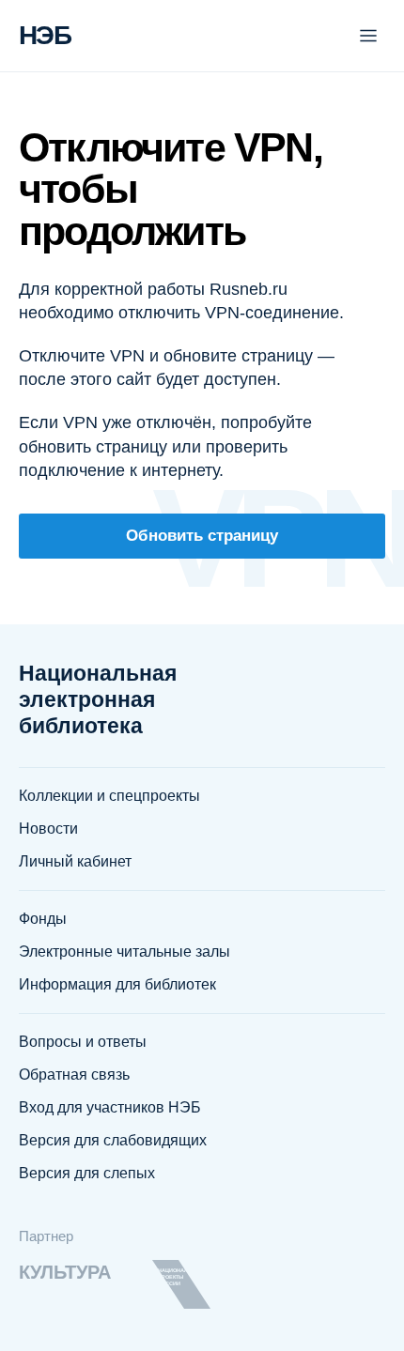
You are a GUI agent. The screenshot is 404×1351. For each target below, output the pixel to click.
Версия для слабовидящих (113, 1140)
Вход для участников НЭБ (110, 1107)
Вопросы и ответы (83, 1042)
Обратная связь (74, 1074)
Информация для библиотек (117, 984)
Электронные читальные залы (124, 952)
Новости (48, 829)
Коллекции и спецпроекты (109, 796)
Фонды (43, 919)
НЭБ (44, 35)
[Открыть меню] (368, 36)
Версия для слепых (87, 1173)
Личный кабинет (75, 861)
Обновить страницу (202, 536)
